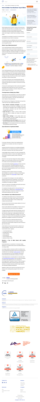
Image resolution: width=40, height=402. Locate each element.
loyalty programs (17, 251)
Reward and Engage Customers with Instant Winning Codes (31, 21)
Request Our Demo (14, 274)
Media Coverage (23, 391)
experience (16, 163)
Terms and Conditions (20, 396)
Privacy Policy (20, 395)
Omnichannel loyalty (19, 189)
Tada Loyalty (22, 382)
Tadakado (22, 385)
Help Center (20, 398)
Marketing (7, 9)
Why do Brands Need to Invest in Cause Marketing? (31, 16)
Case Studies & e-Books (6, 390)
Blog (2, 389)
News (3, 391)
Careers (21, 390)
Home (3, 5)
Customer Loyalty (13, 9)
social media (14, 174)
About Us (21, 389)
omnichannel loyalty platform (9, 258)
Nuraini (8, 277)
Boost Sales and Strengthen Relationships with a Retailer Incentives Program (32, 10)
